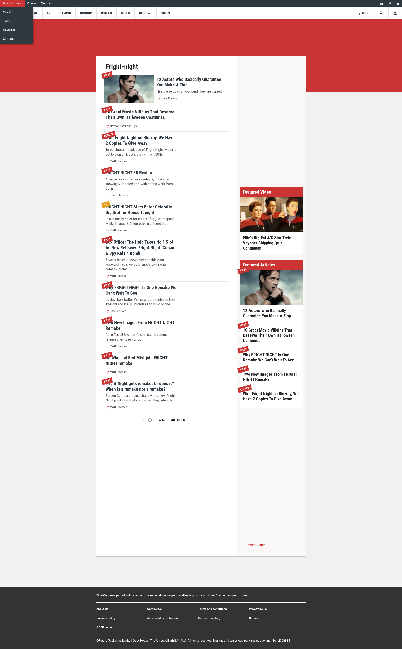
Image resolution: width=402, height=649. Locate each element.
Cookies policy (106, 618)
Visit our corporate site (231, 595)
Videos (31, 3)
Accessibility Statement (163, 618)
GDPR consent (105, 627)
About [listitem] (7, 11)
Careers (254, 618)
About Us (102, 608)
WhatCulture (257, 545)
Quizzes (46, 3)
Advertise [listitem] (9, 30)
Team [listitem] (7, 20)
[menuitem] (12, 3)
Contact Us (154, 608)
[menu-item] (34, 13)
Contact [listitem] (8, 39)
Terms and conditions (212, 608)
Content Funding (209, 618)
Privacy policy (258, 608)
